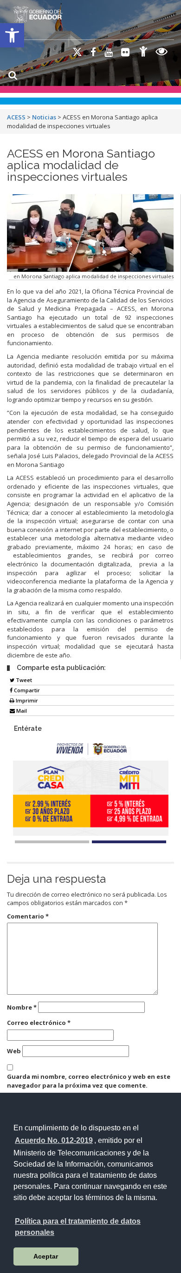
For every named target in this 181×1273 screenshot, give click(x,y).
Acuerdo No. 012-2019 (54, 1140)
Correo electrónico (39, 1022)
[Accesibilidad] (143, 52)
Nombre (22, 1007)
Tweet (23, 679)
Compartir (26, 690)
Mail (21, 710)
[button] (12, 35)
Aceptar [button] (45, 1256)
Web (14, 1051)
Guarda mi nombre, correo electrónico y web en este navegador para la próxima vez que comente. (88, 1080)
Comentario (28, 916)
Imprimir (26, 700)
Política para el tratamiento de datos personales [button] (78, 1226)
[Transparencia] (162, 52)
